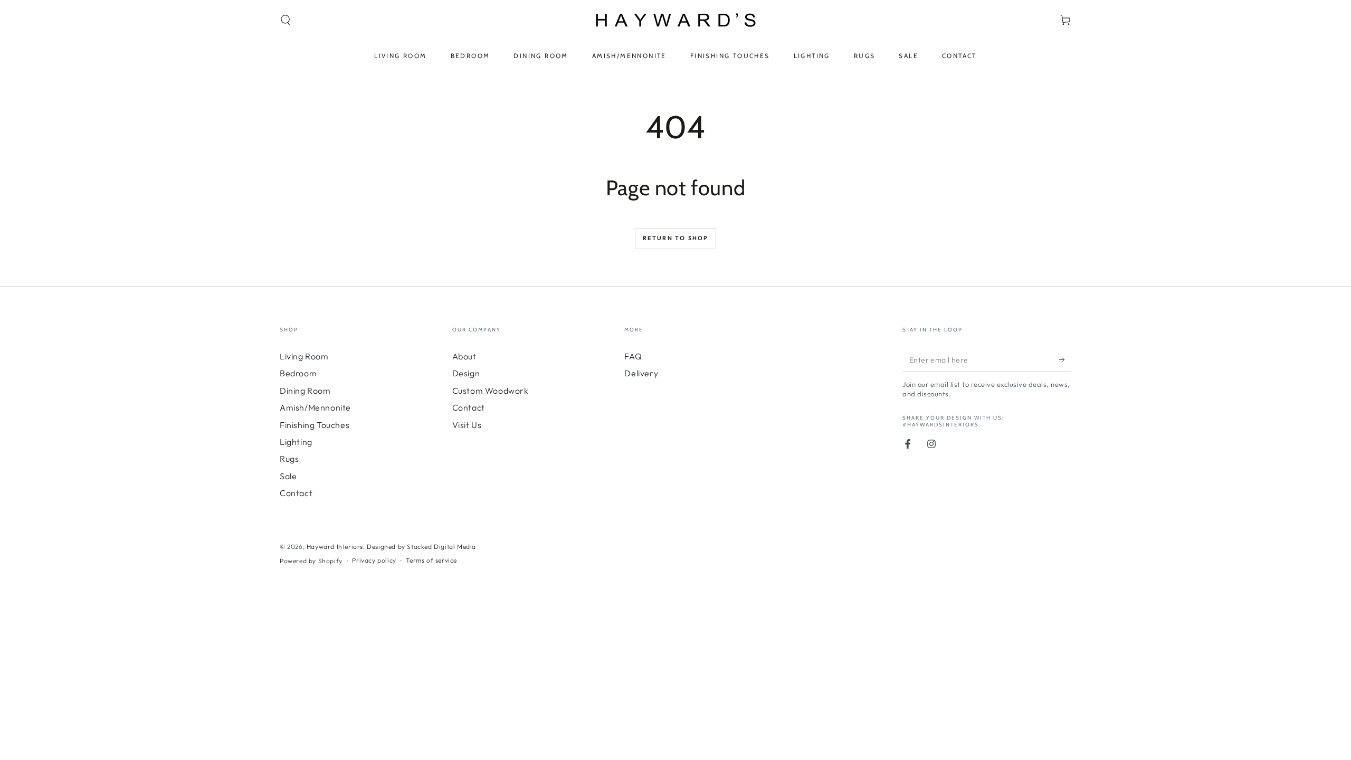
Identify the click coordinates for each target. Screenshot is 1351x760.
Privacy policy (374, 560)
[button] (285, 20)
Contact (296, 493)
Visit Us (467, 425)
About (464, 356)
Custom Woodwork (490, 390)
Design (466, 373)
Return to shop (676, 238)
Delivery (641, 373)
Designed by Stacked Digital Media (421, 546)
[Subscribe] (1065, 359)
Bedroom (298, 373)
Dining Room (305, 390)
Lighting (296, 441)
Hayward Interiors (335, 546)
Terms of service (431, 560)
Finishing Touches (314, 425)
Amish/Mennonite (315, 407)
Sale (288, 476)
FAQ (633, 356)
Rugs (289, 458)
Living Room (304, 356)
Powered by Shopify (311, 561)
